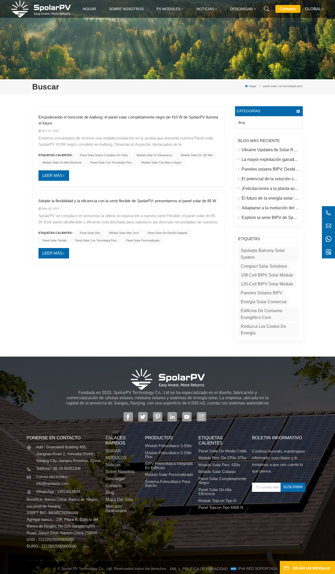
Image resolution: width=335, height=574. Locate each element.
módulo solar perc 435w (219, 465)
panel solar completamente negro (222, 481)
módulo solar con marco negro (161, 162)
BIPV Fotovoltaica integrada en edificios (169, 465)
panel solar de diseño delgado (167, 232)
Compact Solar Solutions (264, 266)
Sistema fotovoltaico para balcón (167, 483)
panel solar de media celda (222, 451)
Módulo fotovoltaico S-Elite (168, 446)
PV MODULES (168, 9)
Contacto (288, 9)
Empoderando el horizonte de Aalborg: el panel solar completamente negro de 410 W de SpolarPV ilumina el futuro (128, 120)
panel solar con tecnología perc (111, 162)
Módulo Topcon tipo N (217, 501)
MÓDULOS (116, 458)
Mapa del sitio (119, 500)
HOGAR (113, 451)
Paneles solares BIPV (261, 293)
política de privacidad (205, 569)
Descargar (241, 9)
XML (173, 569)
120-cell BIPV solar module (267, 284)
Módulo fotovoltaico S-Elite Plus (168, 455)
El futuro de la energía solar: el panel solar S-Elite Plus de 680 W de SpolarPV (271, 198)
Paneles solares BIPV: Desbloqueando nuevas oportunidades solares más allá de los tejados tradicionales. (271, 169)
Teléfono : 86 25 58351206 (58, 468)
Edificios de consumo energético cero (261, 314)
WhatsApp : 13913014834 (58, 491)
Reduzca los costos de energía (263, 329)
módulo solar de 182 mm (197, 155)
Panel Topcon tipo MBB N (220, 507)
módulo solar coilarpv (217, 472)
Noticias (205, 9)
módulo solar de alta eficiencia (61, 162)
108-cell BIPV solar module (267, 275)
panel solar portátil (54, 240)
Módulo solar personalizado (169, 474)
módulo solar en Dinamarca (154, 155)
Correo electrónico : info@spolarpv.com (53, 480)
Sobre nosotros (126, 9)
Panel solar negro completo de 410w (104, 155)
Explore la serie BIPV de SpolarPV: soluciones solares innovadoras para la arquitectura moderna (271, 217)
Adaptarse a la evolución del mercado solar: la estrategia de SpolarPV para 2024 (271, 208)
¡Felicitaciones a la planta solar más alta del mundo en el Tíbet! (271, 188)
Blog (241, 123)
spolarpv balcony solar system (263, 254)
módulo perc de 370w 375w (222, 458)
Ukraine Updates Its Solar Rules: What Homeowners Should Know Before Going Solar (271, 150)
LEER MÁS (52, 175)
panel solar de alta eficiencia (214, 492)
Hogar (89, 9)
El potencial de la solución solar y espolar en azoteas (271, 179)
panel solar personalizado (142, 240)
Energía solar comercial (264, 302)
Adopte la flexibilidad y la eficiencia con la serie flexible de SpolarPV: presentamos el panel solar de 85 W (127, 201)
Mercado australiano (116, 508)
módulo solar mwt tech (124, 232)
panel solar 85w (90, 232)
